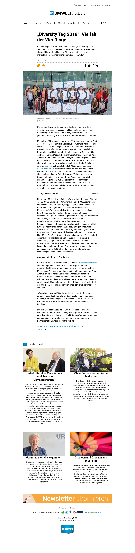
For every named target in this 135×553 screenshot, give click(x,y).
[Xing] (93, 66)
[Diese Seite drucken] (43, 66)
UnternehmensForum (87, 263)
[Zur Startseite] (67, 13)
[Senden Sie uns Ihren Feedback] (38, 66)
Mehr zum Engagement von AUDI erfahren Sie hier (61, 326)
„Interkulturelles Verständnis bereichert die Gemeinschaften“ (44, 376)
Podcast (86, 23)
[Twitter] (89, 66)
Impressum (74, 508)
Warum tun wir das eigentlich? (44, 457)
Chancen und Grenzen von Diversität (91, 459)
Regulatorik (38, 23)
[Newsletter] (67, 498)
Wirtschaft (51, 23)
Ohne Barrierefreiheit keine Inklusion (91, 375)
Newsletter (106, 5)
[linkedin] (96, 66)
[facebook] (86, 66)
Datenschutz (61, 508)
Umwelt (61, 23)
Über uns (77, 5)
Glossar (86, 5)
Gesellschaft (74, 23)
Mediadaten (95, 5)
